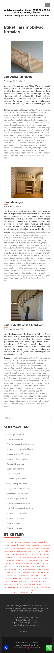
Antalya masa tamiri (11, 569)
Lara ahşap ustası (19, 117)
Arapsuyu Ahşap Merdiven (18, 454)
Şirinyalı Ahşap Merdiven (17, 493)
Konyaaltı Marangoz (15, 464)
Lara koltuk (13, 130)
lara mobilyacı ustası (28, 145)
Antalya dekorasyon (36, 554)
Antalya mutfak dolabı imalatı (20, 581)
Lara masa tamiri (11, 137)
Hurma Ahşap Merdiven (17, 483)
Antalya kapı (22, 557)
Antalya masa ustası (43, 569)
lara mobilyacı (33, 142)
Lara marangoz (16, 132)
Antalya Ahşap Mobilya (17, 513)
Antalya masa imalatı (23, 566)
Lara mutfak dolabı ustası (25, 150)
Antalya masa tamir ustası (27, 569)
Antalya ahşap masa (24, 542)
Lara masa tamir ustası (40, 135)
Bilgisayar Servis (33, 647)
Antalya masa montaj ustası (40, 566)
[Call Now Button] (6, 647)
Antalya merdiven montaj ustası (33, 572)
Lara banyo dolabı (34, 117)
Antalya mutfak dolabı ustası (18, 584)
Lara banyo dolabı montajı (14, 122)
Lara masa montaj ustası (20, 135)
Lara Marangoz (13, 202)
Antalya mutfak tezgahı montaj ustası (31, 587)
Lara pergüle (20, 155)
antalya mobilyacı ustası (13, 578)
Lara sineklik (31, 155)
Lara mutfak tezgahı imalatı (21, 152)
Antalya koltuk (33, 560)
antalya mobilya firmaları (30, 578)
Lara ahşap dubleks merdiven (38, 110)
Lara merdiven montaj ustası (21, 140)
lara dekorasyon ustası (33, 125)
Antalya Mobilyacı (14, 528)
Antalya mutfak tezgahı (36, 584)
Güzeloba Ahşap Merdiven (18, 503)
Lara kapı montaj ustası (32, 127)
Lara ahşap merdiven (27, 112)
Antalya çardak (24, 592)
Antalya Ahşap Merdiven (17, 459)
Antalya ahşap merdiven (39, 542)
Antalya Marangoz (15, 523)
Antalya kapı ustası (21, 560)
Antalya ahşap (11, 542)
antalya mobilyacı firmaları (39, 575)
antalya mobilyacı (23, 575)
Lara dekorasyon (17, 125)
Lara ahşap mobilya (25, 115)
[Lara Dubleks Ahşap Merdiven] (27, 305)
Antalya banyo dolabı (33, 548)
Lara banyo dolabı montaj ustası (34, 120)
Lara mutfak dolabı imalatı (20, 147)
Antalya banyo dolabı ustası (20, 554)
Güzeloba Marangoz (15, 439)
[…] (5, 106)
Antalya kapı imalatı (33, 557)
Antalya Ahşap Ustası (16, 518)
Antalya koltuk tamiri (22, 563)
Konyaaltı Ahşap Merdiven (18, 488)
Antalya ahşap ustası (18, 548)
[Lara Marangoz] (27, 182)
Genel (13, 110)
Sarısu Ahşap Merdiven (16, 478)
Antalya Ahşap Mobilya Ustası (20, 449)
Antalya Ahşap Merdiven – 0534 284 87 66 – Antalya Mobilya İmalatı (27, 11)
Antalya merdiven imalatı (13, 572)
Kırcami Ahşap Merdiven (17, 498)
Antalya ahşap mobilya (33, 545)
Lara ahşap (20, 110)
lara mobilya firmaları (18, 142)
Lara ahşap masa (11, 112)
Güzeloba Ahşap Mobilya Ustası (21, 444)
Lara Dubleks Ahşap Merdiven (23, 324)
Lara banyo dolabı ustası (35, 122)
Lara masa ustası (25, 137)
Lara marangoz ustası (31, 132)
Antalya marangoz (36, 563)
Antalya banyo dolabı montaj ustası (24, 551)
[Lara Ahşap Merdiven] (27, 57)
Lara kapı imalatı (15, 127)
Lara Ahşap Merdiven (18, 76)
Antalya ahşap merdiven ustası (14, 545)
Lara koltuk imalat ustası (29, 130)
